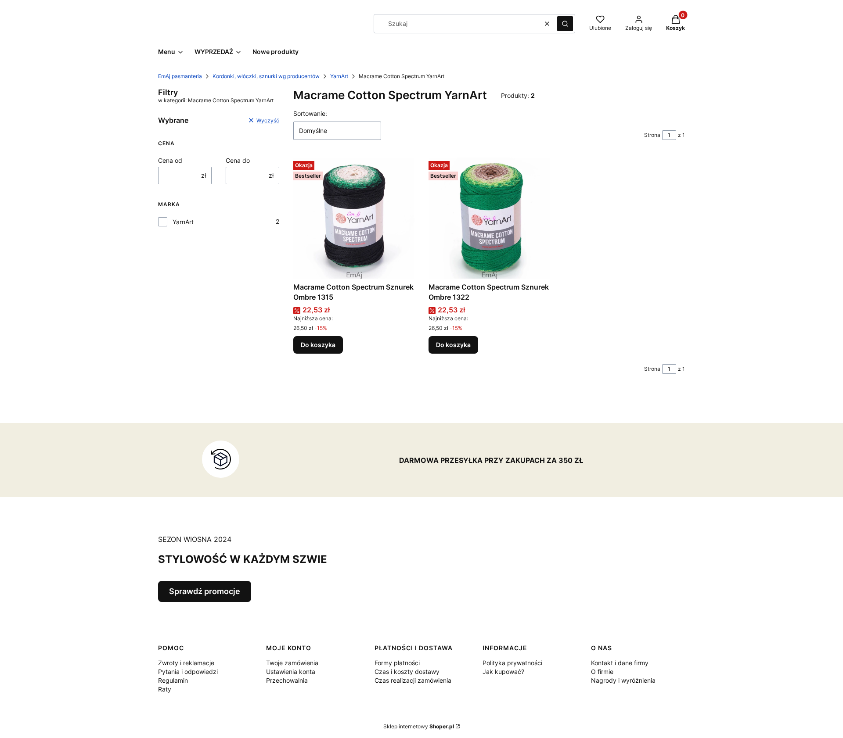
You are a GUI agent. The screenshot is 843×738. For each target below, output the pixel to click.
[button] (565, 23)
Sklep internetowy (418, 726)
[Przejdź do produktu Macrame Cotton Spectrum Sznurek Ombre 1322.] (489, 218)
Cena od (170, 160)
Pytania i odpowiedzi (188, 671)
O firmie (602, 671)
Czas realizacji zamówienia (413, 680)
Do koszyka (318, 344)
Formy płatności (397, 662)
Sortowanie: (310, 113)
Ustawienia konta (290, 671)
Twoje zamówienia (292, 662)
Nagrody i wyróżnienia (623, 680)
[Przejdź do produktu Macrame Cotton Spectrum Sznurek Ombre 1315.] (353, 218)
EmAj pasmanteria (180, 76)
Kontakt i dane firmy (619, 662)
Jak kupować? (503, 671)
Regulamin (173, 680)
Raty (164, 689)
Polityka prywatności (512, 662)
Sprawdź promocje (204, 591)
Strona (652, 135)
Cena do (238, 160)
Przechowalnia (287, 680)
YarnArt (339, 76)
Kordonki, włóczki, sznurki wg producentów (266, 76)
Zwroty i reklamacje (186, 662)
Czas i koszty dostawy (407, 671)
